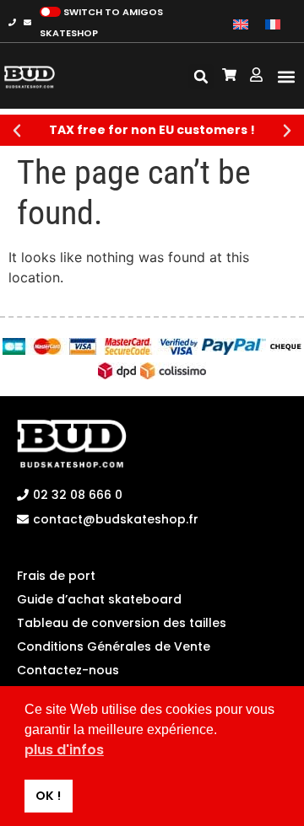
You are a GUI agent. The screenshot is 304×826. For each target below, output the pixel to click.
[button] (286, 77)
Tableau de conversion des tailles (121, 622)
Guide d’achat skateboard (99, 599)
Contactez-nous (68, 670)
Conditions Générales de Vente (113, 646)
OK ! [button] (48, 795)
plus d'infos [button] (64, 749)
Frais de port (56, 575)
